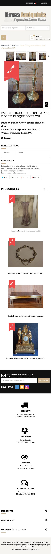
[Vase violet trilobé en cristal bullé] (25, 212)
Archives (15, 46)
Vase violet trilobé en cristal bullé (25, 231)
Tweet (5, 177)
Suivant (49, 56)
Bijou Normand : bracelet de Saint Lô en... (25, 273)
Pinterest (36, 177)
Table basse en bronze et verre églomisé (25, 316)
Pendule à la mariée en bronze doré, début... (25, 358)
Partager (14, 177)
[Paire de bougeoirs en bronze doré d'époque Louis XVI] (10, 56)
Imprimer (7, 138)
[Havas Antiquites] (25, 17)
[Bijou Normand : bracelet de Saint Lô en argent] (25, 254)
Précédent (2, 56)
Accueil (6, 46)
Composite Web (33, 549)
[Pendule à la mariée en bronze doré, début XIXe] (25, 339)
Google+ (25, 177)
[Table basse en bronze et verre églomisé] (25, 297)
